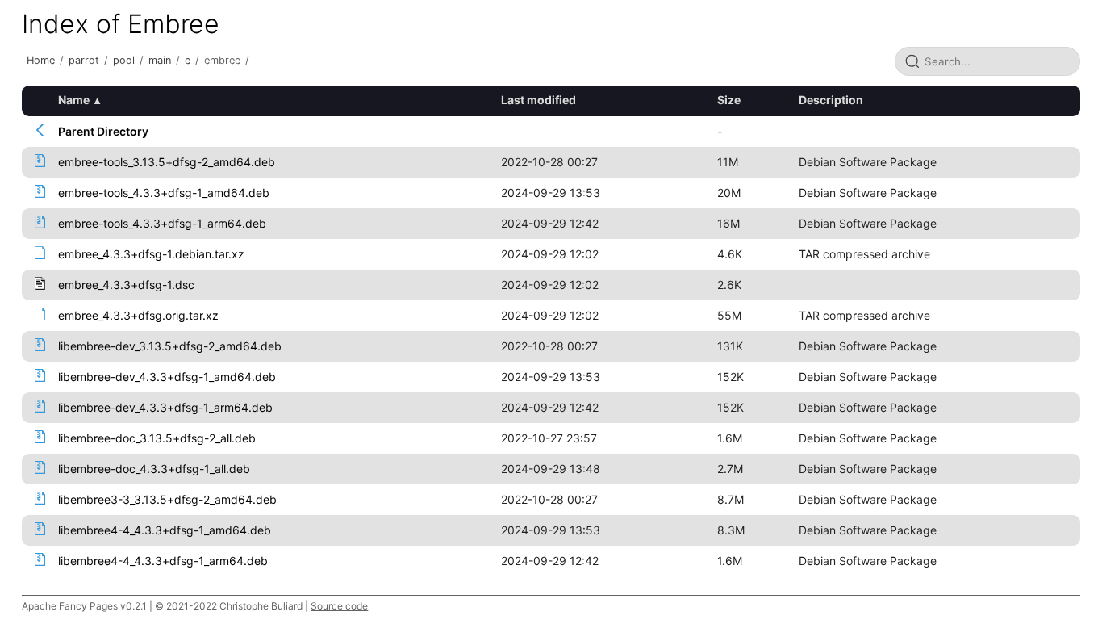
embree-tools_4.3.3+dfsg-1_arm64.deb (162, 223)
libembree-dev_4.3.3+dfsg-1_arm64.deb (165, 407)
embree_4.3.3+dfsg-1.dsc (126, 284)
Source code (339, 606)
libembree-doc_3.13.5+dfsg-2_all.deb (157, 438)
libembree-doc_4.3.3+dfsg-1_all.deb (154, 468)
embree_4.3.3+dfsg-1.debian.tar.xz (151, 254)
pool (124, 60)
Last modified (538, 100)
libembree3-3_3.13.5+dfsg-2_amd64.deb (167, 499)
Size (729, 100)
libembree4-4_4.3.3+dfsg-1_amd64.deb (164, 530)
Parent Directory (103, 131)
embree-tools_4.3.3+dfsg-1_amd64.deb (163, 192)
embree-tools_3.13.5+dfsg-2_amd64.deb (166, 162)
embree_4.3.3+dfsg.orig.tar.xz (138, 315)
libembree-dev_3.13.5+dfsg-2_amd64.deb (170, 346)
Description (831, 100)
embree (222, 60)
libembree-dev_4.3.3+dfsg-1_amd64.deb (167, 376)
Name (74, 100)
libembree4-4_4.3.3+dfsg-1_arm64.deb (163, 561)
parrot (84, 60)
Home (41, 60)
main (159, 60)
